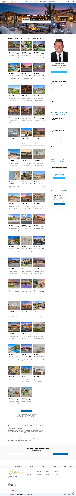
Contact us (10, 440)
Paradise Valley (39, 472)
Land (60, 87)
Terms (28, 494)
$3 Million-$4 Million (63, 112)
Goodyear (47, 471)
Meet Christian (52, 1)
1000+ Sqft (53, 150)
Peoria (52, 169)
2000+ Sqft (53, 155)
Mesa (28, 472)
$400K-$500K (62, 103)
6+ (60, 126)
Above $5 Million (63, 114)
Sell (42, 19)
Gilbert (28, 471)
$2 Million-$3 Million (54, 112)
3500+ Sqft (62, 159)
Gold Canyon (39, 471)
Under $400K (53, 103)
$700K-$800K (53, 108)
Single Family (53, 85)
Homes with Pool (54, 95)
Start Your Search (26, 410)
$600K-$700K (62, 105)
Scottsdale (47, 474)
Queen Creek (29, 474)
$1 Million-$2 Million (63, 110)
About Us (52, 190)
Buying (35, 1)
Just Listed (61, 93)
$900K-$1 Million (54, 110)
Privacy (30, 494)
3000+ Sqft (53, 159)
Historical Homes (54, 91)
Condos (61, 85)
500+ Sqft (52, 148)
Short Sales (53, 93)
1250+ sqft (62, 150)
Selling (30, 1)
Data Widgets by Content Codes (68, 494)
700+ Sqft (61, 148)
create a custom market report (37, 434)
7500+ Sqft (53, 163)
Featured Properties (43, 1)
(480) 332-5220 (59, 68)
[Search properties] (52, 22)
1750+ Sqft (62, 152)
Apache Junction (30, 469)
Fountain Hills (57, 469)
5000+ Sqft (62, 161)
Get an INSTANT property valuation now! (32, 438)
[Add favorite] (19, 57)
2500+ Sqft (53, 157)
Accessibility (24, 494)
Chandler (47, 469)
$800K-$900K (62, 108)
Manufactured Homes (55, 89)
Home (26, 1)
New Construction (63, 89)
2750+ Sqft (62, 157)
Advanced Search (18, 466)
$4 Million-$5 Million (54, 114)
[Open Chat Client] (73, 493)
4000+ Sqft (53, 161)
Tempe (56, 474)
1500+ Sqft (53, 152)
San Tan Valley (39, 474)
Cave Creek (38, 469)
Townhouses (53, 87)
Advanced (34, 19)
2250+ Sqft (62, 155)
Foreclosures (62, 91)
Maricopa (57, 471)
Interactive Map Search (17, 431)
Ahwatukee (29, 475)
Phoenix (56, 472)
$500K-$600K (53, 105)
